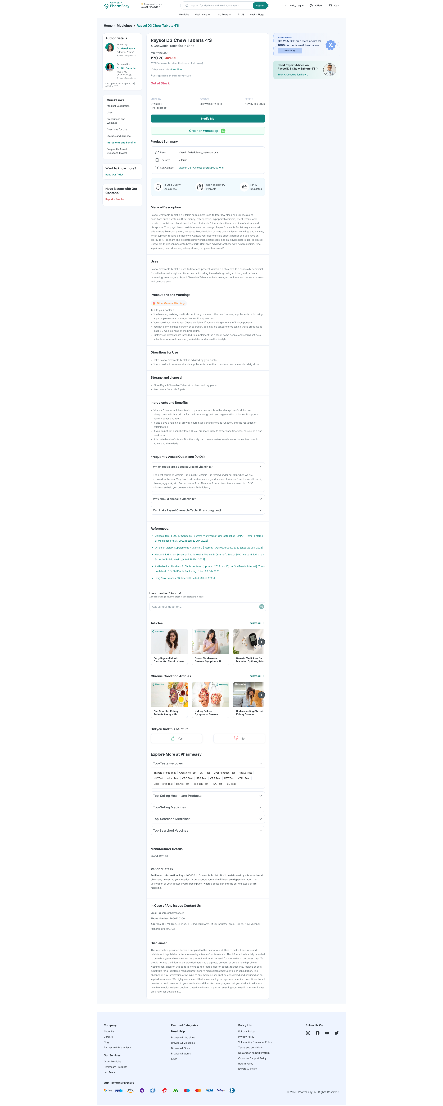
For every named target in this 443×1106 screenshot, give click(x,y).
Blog (106, 1042)
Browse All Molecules (183, 1042)
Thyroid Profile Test (165, 772)
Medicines (125, 25)
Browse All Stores (181, 1053)
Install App (289, 50)
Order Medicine (112, 1061)
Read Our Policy (114, 174)
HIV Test (158, 778)
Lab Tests (222, 14)
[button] (224, 5)
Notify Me (207, 118)
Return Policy (245, 1063)
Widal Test (173, 778)
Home (108, 25)
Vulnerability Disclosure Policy (255, 1042)
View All (256, 623)
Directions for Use (117, 129)
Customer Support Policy (252, 1058)
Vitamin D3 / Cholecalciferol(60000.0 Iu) (201, 167)
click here (156, 991)
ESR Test (205, 772)
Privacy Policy (246, 1036)
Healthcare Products (115, 1066)
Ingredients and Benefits (121, 142)
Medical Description (118, 105)
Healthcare (201, 14)
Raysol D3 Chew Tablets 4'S (158, 25)
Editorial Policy (246, 1031)
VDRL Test (244, 778)
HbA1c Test (182, 783)
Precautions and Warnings (116, 120)
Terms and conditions (250, 1047)
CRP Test (215, 778)
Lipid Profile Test (163, 783)
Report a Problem (115, 199)
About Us (109, 1031)
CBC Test (187, 778)
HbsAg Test (245, 772)
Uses (110, 112)
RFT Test (229, 778)
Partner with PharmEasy (117, 1047)
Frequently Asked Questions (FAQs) (117, 151)
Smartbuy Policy (247, 1068)
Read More (176, 69)
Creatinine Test (187, 772)
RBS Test (201, 778)
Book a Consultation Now (292, 74)
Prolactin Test (200, 783)
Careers (108, 1036)
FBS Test (231, 783)
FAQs (174, 1058)
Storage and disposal (119, 135)
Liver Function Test (224, 772)
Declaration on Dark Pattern (254, 1052)
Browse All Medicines (183, 1037)
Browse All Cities (180, 1048)
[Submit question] (261, 606)
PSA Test (217, 783)
